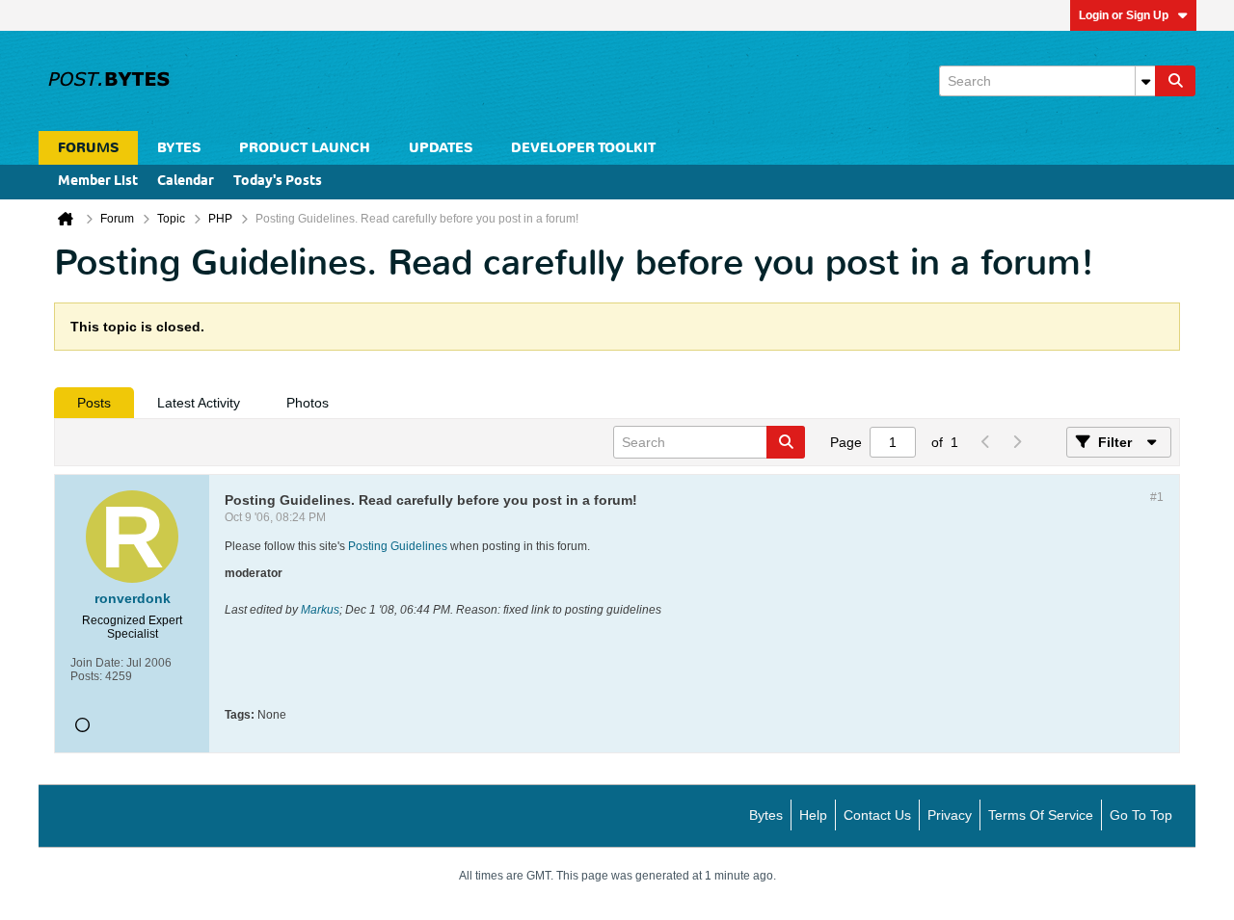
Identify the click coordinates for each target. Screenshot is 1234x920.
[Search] (1175, 81)
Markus (320, 610)
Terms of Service (1040, 815)
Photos (307, 402)
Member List (98, 181)
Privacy (949, 815)
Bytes (766, 815)
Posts (94, 402)
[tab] (94, 402)
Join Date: (96, 663)
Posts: (86, 676)
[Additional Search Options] (1145, 81)
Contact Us (877, 815)
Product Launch (304, 148)
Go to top (1141, 815)
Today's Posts (277, 181)
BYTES (179, 148)
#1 (1157, 497)
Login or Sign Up (1123, 15)
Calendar (185, 181)
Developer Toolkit (583, 148)
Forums (88, 148)
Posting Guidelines (397, 546)
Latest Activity (198, 402)
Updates (440, 148)
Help (813, 815)
